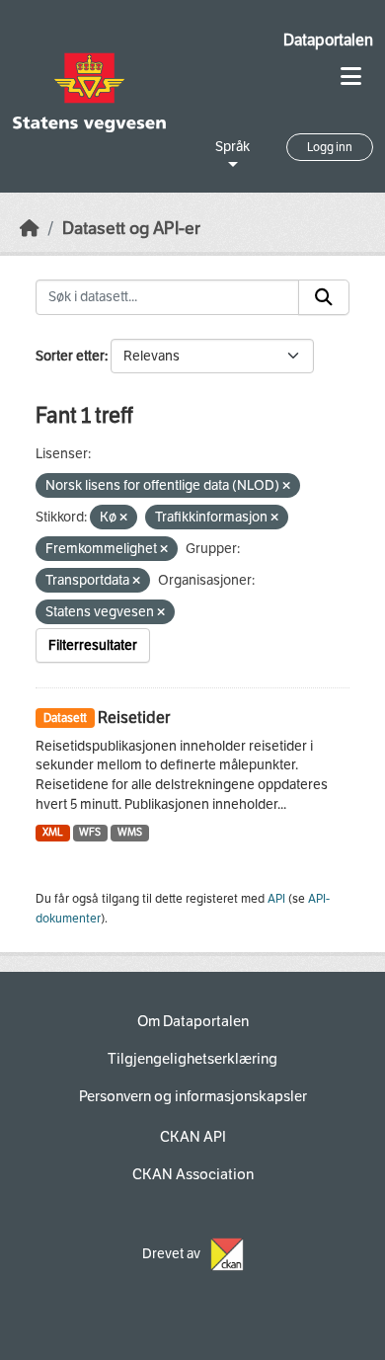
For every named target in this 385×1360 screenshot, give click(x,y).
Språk (232, 146)
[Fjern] (286, 486)
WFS (90, 832)
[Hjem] (29, 228)
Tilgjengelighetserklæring (192, 1059)
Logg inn (329, 147)
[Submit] (323, 297)
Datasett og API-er (131, 228)
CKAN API (193, 1137)
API (276, 899)
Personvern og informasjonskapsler (193, 1096)
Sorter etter (70, 356)
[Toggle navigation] (351, 76)
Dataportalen (328, 40)
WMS (129, 832)
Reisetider (134, 717)
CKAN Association (193, 1174)
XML (52, 832)
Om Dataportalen (193, 1021)
